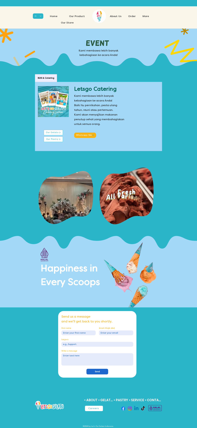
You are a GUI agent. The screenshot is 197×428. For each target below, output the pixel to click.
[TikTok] (143, 408)
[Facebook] (123, 408)
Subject (64, 339)
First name (66, 328)
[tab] (46, 78)
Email (107, 328)
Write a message (69, 351)
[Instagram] (129, 408)
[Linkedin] (136, 408)
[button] (77, 16)
